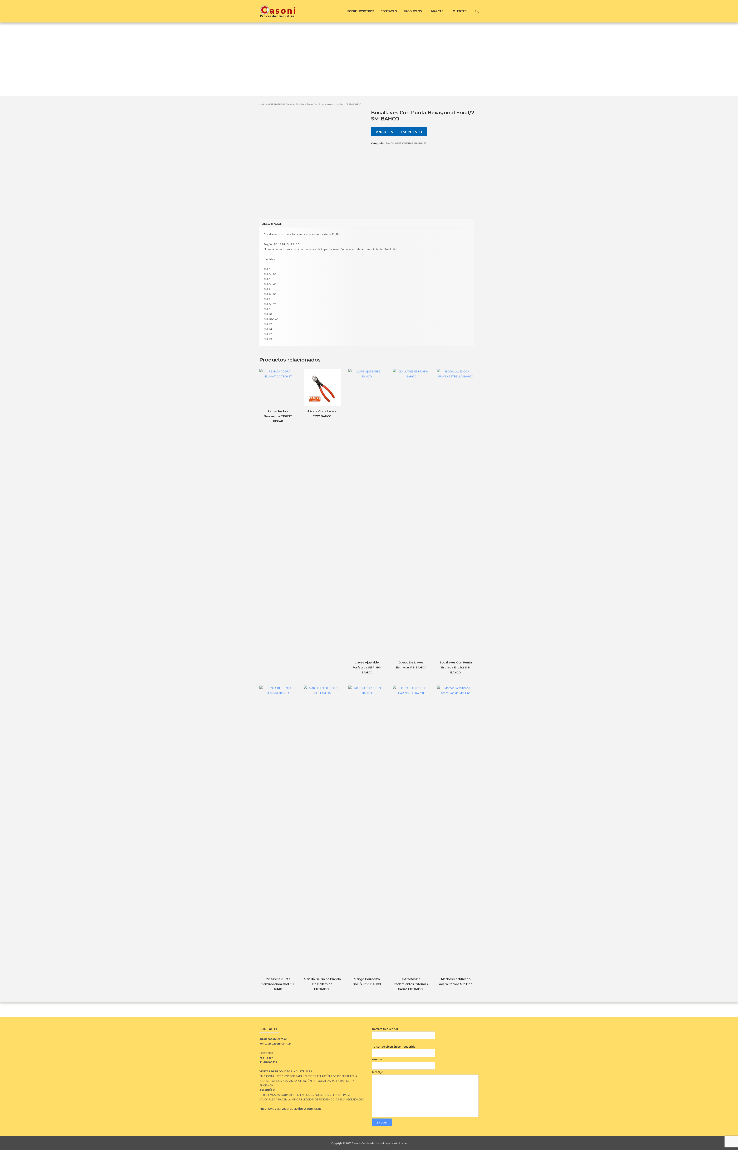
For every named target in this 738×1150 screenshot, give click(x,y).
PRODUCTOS (412, 11)
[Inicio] (277, 11)
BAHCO (390, 143)
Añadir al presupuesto (399, 131)
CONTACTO (389, 11)
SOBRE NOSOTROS (360, 11)
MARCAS (437, 11)
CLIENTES (459, 11)
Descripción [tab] (272, 224)
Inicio (262, 104)
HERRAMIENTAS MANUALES (283, 104)
